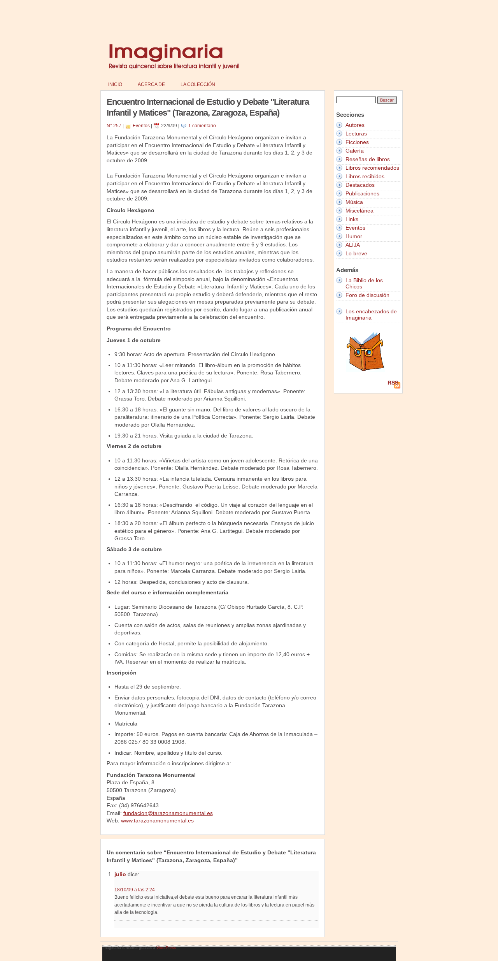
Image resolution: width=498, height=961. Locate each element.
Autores (355, 125)
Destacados (360, 185)
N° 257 (114, 125)
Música (354, 202)
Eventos (141, 125)
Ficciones (357, 142)
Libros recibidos (364, 176)
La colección (198, 84)
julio (120, 874)
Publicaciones (362, 193)
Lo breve (356, 253)
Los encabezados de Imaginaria (371, 314)
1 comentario (202, 125)
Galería (354, 151)
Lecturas (356, 133)
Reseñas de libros (367, 159)
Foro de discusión (367, 295)
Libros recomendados (372, 168)
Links (351, 219)
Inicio (115, 84)
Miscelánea (359, 210)
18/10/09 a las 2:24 (134, 889)
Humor (353, 236)
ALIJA (352, 245)
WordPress (166, 947)
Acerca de (151, 84)
